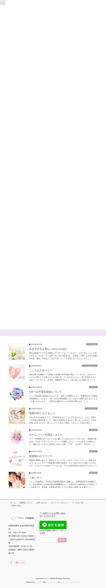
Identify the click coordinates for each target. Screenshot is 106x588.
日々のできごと (91, 408)
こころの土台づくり (89, 365)
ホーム (13, 503)
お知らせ (93, 387)
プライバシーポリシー (60, 503)
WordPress (39, 582)
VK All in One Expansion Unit (70, 582)
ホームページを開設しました (46, 434)
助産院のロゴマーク (40, 456)
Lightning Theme (52, 582)
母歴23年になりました (42, 413)
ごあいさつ (35, 477)
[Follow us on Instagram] (23, 562)
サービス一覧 (77, 503)
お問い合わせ (41, 503)
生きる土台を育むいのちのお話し (48, 349)
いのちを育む (92, 344)
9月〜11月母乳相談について (45, 391)
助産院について (26, 503)
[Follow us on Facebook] (11, 562)
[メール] (17, 562)
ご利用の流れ (15, 506)
